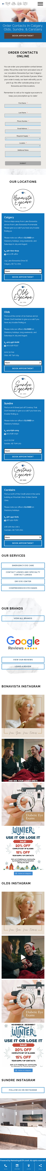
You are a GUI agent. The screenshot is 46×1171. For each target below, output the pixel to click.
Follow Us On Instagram (23, 1090)
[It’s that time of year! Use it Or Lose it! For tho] (23, 1045)
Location (23, 143)
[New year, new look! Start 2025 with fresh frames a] (23, 716)
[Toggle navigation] (40, 4)
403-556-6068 (12, 342)
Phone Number (23, 121)
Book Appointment (23, 36)
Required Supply (23, 136)
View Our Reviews (23, 660)
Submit (23, 163)
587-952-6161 (12, 517)
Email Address (23, 128)
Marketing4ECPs (17, 1161)
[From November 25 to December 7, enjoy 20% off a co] (23, 848)
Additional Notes (23, 150)
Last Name (23, 112)
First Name (23, 103)
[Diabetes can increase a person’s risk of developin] (23, 804)
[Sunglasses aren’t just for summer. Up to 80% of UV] (23, 760)
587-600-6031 (12, 251)
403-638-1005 (12, 430)
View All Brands (23, 618)
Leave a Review (23, 666)
